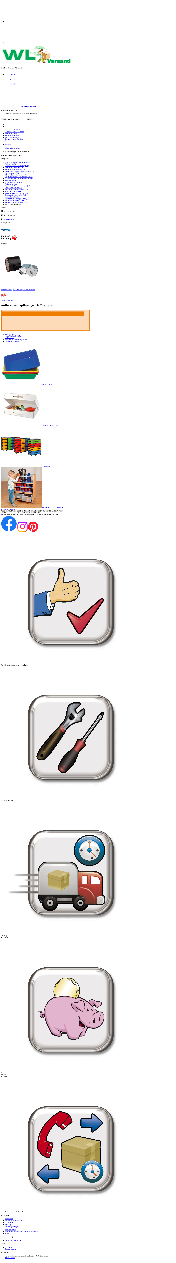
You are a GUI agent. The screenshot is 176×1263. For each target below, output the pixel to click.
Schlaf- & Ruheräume (13, 191)
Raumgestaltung (12, 173)
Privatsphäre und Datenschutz (14, 1220)
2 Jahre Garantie (10, 1258)
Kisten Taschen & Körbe (14, 182)
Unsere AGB (9, 1222)
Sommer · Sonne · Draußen (14, 139)
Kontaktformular (8, 219)
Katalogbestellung (10, 1230)
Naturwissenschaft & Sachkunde (15, 130)
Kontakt (7, 1233)
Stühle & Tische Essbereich (15, 175)
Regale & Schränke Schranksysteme (19, 177)
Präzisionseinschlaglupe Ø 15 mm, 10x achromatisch (18, 290)
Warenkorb (26, 106)
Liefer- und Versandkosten (13, 1240)
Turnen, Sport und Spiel (12, 137)
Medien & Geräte (12, 197)
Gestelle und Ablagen (13, 188)
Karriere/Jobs (9, 1219)
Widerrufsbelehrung (11, 1226)
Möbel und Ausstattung (12, 135)
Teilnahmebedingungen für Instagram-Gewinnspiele (21, 1231)
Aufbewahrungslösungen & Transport (19, 178)
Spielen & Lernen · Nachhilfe (14, 132)
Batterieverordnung (11, 1249)
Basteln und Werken (11, 133)
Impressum (8, 1224)
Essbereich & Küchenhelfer (15, 195)
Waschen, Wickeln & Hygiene (16, 193)
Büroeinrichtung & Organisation (17, 199)
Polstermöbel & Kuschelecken (16, 189)
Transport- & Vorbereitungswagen (17, 186)
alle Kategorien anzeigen (13, 204)
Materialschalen (11, 180)
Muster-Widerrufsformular (13, 1228)
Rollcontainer (11, 184)
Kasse (33, 106)
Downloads (8, 1247)
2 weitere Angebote (7, 300)
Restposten (10, 164)
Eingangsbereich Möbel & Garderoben (19, 171)
